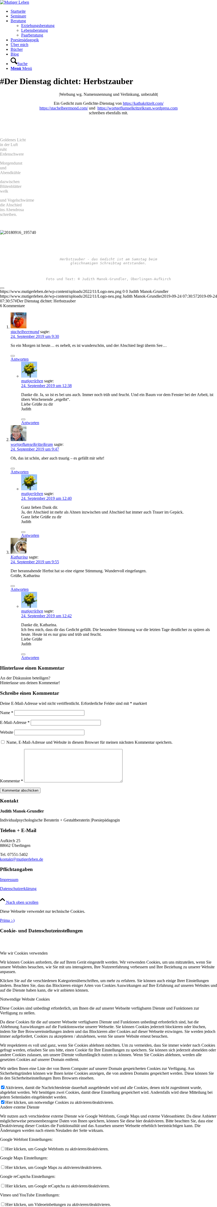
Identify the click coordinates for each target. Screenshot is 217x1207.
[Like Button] (2, 288)
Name (6, 712)
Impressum (9, 879)
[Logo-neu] (14, 2)
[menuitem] (114, 11)
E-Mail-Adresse (15, 722)
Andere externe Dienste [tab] (19, 1107)
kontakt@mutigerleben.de (21, 859)
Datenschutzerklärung (18, 888)
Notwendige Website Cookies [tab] (25, 999)
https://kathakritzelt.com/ (143, 103)
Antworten (20, 359)
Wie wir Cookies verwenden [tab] (24, 953)
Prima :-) (7, 920)
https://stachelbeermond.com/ (63, 108)
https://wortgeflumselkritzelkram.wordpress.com (137, 108)
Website (6, 732)
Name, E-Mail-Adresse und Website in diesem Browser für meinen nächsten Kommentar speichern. (89, 742)
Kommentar (11, 781)
